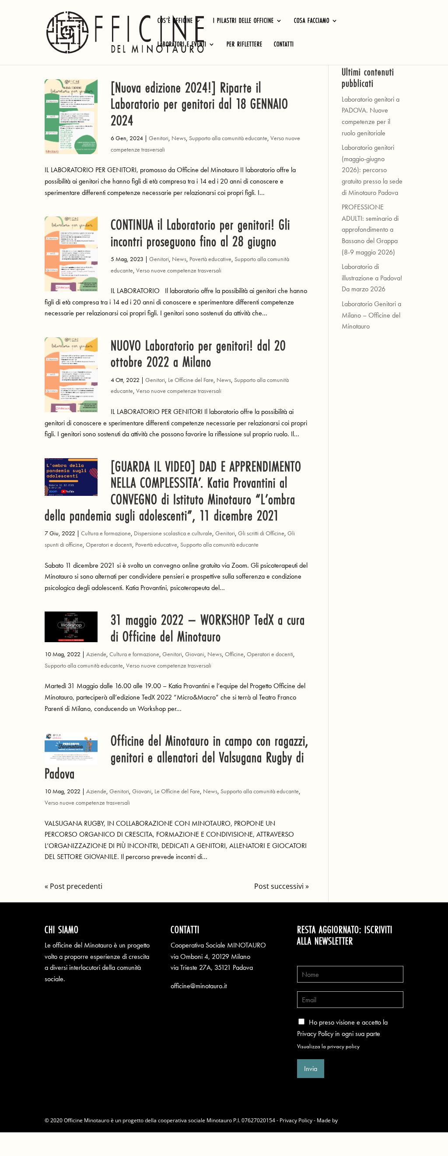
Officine (234, 654)
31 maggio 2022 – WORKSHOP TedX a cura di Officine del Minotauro (208, 627)
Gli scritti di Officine (261, 533)
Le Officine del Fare (191, 380)
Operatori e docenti (109, 544)
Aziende (96, 654)
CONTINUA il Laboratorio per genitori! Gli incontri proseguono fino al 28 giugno (200, 232)
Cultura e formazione (106, 533)
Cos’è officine (175, 21)
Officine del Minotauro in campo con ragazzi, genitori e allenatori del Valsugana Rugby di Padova (176, 757)
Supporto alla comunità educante (228, 138)
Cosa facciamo (311, 21)
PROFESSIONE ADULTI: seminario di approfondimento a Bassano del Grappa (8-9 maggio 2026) (370, 229)
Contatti (284, 45)
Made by (328, 1120)
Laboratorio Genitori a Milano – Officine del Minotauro (371, 315)
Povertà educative (210, 259)
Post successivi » (281, 886)
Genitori (158, 138)
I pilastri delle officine (243, 21)
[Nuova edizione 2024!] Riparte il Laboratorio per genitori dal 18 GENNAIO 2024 (199, 104)
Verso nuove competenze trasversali (178, 270)
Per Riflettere (244, 45)
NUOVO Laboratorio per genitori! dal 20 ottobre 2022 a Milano (198, 353)
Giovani (194, 654)
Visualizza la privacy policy (328, 1046)
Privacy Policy (296, 1120)
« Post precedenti (73, 886)
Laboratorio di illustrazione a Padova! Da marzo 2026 (372, 277)
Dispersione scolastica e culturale (173, 533)
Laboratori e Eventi (182, 45)
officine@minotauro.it (199, 985)
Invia (310, 1068)
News (179, 138)
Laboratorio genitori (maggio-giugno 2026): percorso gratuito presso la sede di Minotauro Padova (372, 170)
